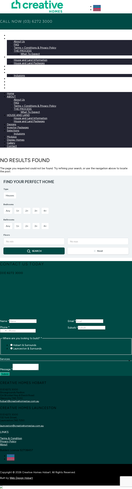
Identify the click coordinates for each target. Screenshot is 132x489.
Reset (100, 251)
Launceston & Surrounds (27, 348)
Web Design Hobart (21, 478)
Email (72, 321)
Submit (4, 374)
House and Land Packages (29, 63)
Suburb (73, 327)
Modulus (12, 78)
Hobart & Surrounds (24, 345)
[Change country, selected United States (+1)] (4, 331)
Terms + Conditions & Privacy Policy (35, 47)
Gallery (11, 84)
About (3, 444)
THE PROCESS (23, 50)
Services (5, 359)
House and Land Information (30, 60)
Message (6, 369)
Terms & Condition (11, 438)
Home (10, 35)
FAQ (16, 44)
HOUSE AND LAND (18, 57)
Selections (13, 72)
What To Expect (30, 53)
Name (4, 321)
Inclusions (19, 75)
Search (37, 250)
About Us (19, 41)
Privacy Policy (8, 441)
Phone (4, 327)
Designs (11, 66)
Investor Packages (18, 69)
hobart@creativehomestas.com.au (19, 401)
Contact (12, 87)
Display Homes (15, 81)
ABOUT (11, 38)
